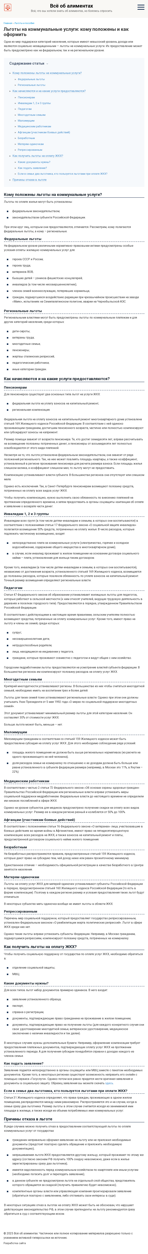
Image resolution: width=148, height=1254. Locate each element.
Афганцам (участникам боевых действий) (44, 132)
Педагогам (25, 109)
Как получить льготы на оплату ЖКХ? (37, 156)
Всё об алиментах (71, 6)
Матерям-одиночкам (31, 144)
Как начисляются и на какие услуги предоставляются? (49, 91)
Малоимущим (26, 120)
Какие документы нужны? (34, 162)
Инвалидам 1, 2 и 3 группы (34, 103)
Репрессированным (30, 149)
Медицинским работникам (34, 126)
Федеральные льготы (31, 79)
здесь (109, 1083)
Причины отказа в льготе (29, 180)
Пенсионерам (26, 97)
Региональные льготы (31, 85)
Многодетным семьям (31, 115)
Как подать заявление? (32, 168)
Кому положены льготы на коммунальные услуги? (47, 73)
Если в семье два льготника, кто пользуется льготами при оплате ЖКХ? (62, 173)
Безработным (26, 138)
